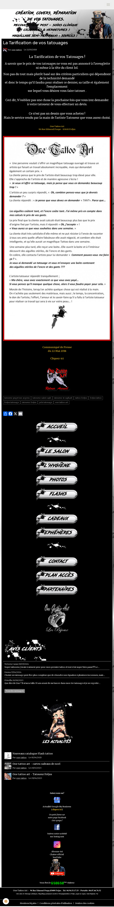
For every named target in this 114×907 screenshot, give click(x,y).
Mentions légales (28, 903)
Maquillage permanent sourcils (47, 894)
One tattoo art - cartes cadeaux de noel (36, 763)
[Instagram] (57, 844)
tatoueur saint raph (42, 398)
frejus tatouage (11, 402)
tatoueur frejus (29, 402)
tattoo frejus (81, 398)
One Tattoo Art (20, 890)
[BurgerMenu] (108, 4)
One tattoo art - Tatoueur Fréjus (32, 774)
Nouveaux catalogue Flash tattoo (33, 753)
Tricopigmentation (64, 894)
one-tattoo (17, 50)
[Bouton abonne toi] (57, 867)
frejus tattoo (96, 398)
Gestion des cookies (84, 903)
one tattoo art (61, 402)
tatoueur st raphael (63, 398)
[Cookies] (6, 901)
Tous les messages (15, 691)
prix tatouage (45, 402)
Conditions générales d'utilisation (55, 903)
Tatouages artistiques (31, 894)
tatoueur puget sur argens (17, 398)
